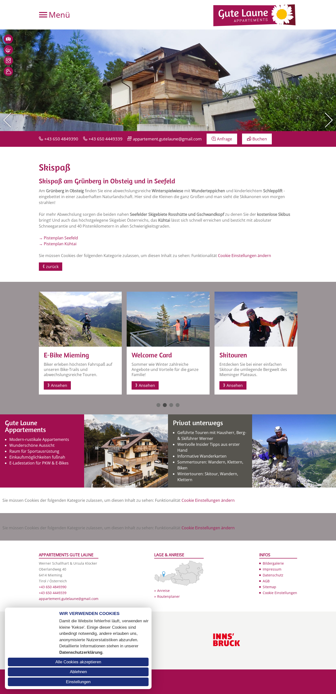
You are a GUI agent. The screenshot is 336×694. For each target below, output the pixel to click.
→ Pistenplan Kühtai (57, 243)
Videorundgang (8, 49)
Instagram (8, 60)
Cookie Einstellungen (280, 592)
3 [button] (171, 405)
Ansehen (59, 385)
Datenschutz (273, 575)
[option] (168, 80)
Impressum (272, 569)
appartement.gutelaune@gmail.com (167, 139)
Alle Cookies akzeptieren (78, 662)
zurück (52, 266)
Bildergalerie (273, 563)
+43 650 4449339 (105, 139)
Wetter (8, 71)
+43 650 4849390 (61, 139)
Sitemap (269, 587)
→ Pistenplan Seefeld (58, 238)
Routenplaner (168, 596)
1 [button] (158, 405)
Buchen (259, 139)
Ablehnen (78, 671)
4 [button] (178, 405)
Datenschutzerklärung (80, 652)
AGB (266, 581)
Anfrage (224, 139)
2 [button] (165, 405)
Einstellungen (78, 682)
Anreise (163, 590)
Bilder (8, 39)
